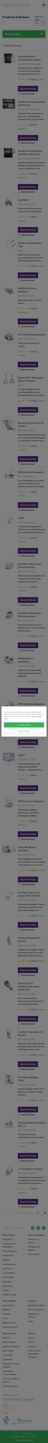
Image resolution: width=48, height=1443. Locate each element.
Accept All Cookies (24, 725)
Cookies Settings (24, 731)
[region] (24, 721)
